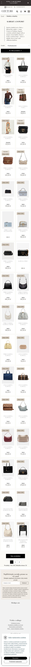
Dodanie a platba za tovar (15, 625)
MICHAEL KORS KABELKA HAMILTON (23, 541)
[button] (17, 11)
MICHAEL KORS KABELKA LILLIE (8, 540)
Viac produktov (15, 556)
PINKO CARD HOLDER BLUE (8, 230)
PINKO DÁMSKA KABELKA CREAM (8, 324)
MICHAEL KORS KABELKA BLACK (8, 509)
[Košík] (25, 11)
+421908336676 (20, 7)
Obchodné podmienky (15, 627)
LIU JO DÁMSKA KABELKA (8, 76)
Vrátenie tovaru (15, 623)
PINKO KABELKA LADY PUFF (23, 478)
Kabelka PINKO (23, 261)
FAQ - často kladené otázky (15, 628)
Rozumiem (15, 658)
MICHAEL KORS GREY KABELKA (23, 509)
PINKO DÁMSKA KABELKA (23, 138)
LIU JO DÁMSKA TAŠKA (23, 107)
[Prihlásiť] (21, 11)
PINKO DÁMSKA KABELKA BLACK (23, 293)
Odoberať (24, 583)
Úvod (2, 16)
